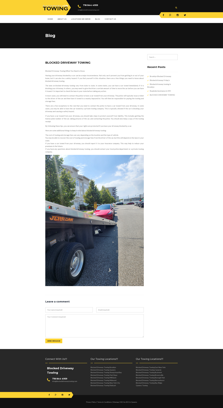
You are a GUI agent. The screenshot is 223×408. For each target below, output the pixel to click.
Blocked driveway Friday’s (160, 80)
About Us (61, 19)
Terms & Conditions (104, 402)
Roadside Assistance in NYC (160, 91)
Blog (97, 19)
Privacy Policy (91, 402)
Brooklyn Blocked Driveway (160, 76)
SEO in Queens (131, 402)
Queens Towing (142, 385)
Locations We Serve (80, 19)
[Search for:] (162, 55)
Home (50, 19)
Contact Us (110, 19)
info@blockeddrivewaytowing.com (64, 381)
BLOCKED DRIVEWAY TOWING (67, 62)
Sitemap (116, 402)
